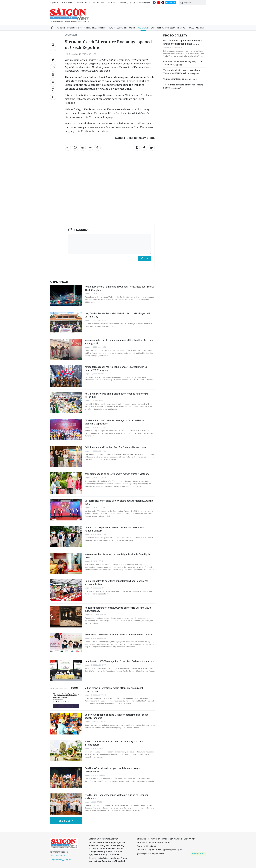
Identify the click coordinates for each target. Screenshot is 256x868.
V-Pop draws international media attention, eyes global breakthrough (114, 690)
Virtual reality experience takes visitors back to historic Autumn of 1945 (119, 502)
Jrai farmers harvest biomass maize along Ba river (183, 86)
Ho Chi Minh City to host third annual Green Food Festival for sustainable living (116, 583)
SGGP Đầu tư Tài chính (117, 2)
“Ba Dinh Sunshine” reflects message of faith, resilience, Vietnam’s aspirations (115, 422)
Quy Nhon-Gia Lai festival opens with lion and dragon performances (112, 770)
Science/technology (166, 28)
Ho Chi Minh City (74, 28)
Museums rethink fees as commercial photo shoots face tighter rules (118, 556)
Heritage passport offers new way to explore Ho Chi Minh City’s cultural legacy (118, 609)
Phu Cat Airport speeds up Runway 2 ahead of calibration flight (182, 42)
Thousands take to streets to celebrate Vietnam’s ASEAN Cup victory (181, 71)
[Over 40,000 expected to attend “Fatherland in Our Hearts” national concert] (66, 536)
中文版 (132, 2)
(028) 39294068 (58, 856)
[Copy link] (53, 82)
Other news (59, 281)
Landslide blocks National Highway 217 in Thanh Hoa (182, 63)
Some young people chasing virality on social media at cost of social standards (117, 716)
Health (112, 28)
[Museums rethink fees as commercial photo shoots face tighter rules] (66, 563)
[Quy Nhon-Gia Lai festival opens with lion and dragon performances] (66, 777)
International (90, 28)
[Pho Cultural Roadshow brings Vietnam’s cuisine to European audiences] (66, 804)
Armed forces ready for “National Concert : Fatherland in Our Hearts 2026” (116, 369)
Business (103, 28)
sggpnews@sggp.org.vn (61, 859)
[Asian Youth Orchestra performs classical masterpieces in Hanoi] (66, 643)
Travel (191, 28)
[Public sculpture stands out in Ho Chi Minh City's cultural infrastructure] (66, 750)
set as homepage (198, 854)
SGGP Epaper (144, 2)
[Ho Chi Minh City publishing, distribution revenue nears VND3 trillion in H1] (66, 402)
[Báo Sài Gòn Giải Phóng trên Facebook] (154, 2)
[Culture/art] (53, 97)
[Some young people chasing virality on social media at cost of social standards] (66, 723)
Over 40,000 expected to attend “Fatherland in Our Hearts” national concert (116, 529)
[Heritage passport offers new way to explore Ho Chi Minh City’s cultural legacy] (66, 616)
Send (146, 258)
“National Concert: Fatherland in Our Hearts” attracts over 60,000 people (120, 288)
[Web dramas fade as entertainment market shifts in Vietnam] (66, 483)
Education (122, 28)
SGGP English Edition (69, 15)
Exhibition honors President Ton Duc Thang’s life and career (116, 447)
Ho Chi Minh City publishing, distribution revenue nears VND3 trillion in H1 (116, 395)
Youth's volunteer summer (180, 79)
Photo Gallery (175, 35)
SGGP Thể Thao (97, 2)
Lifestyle (181, 28)
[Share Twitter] (53, 60)
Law (153, 28)
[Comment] (53, 89)
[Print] (53, 74)
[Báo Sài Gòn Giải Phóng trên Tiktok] (162, 2)
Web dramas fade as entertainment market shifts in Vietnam (117, 474)
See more (64, 820)
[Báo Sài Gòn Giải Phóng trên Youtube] (158, 2)
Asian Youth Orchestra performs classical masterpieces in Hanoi (118, 634)
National (61, 28)
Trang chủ (52, 27)
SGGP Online (82, 2)
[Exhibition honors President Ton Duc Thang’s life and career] (66, 456)
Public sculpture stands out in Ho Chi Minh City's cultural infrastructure (114, 743)
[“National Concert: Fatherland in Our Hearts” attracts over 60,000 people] (66, 295)
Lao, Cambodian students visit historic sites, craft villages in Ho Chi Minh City (118, 315)
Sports (132, 28)
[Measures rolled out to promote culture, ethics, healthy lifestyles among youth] (66, 349)
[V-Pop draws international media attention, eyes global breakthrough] (66, 697)
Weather (200, 28)
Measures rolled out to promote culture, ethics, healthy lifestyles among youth (119, 342)
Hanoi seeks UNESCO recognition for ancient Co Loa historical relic (119, 661)
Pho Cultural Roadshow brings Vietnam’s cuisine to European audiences (117, 797)
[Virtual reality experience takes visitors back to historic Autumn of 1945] (66, 509)
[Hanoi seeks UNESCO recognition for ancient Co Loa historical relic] (66, 670)
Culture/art (143, 28)
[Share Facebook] (53, 52)
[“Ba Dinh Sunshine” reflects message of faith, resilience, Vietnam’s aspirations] (66, 429)
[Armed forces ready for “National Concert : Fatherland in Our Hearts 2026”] (66, 376)
